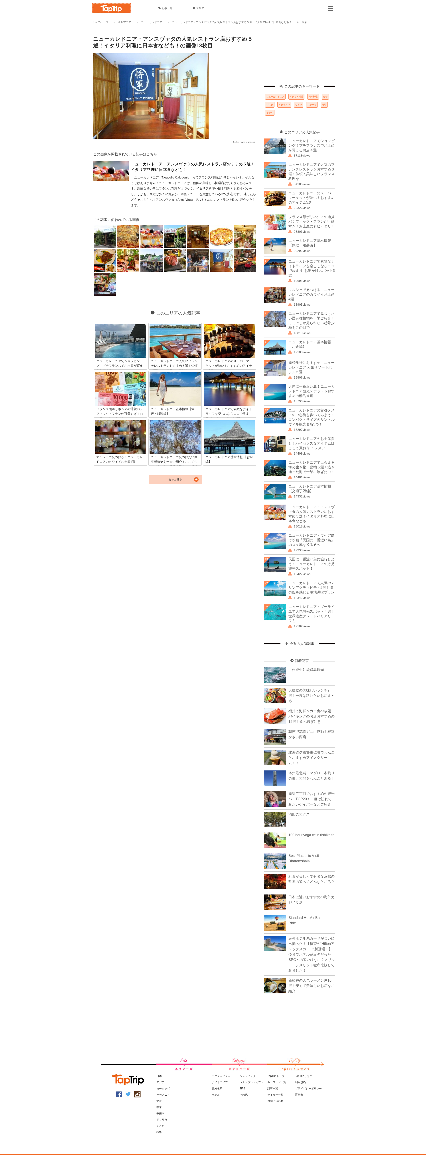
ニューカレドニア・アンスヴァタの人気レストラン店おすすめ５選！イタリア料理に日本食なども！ (232, 22)
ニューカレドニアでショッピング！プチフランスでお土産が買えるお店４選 (311, 145)
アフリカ (161, 1119)
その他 (244, 1094)
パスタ (269, 104)
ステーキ (312, 104)
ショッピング (248, 1076)
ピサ (325, 96)
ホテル (269, 112)
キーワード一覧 (276, 1082)
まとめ (160, 1125)
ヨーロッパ (163, 1088)
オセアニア (124, 22)
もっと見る (175, 479)
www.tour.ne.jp (248, 142)
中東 (159, 1107)
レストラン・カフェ (252, 1082)
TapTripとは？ (303, 1076)
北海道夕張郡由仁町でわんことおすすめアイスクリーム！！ (311, 757)
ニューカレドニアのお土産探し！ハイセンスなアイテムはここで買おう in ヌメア (311, 443)
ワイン (298, 104)
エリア (200, 8)
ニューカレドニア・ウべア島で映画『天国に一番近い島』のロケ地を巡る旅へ (311, 540)
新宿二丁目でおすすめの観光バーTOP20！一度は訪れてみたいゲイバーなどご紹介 (311, 799)
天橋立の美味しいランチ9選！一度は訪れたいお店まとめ (311, 695)
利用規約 (300, 1082)
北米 (159, 1101)
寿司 (324, 104)
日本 (159, 1076)
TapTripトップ (275, 1076)
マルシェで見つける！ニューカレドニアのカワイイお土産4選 (311, 294)
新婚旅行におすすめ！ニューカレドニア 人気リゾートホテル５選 (311, 367)
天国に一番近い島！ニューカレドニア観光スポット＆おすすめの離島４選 (311, 391)
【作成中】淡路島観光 (306, 670)
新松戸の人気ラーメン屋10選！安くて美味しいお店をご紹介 (311, 986)
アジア (160, 1082)
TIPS (242, 1088)
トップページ (100, 22)
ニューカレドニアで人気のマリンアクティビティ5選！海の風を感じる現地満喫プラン (311, 587)
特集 (159, 1132)
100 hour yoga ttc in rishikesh (311, 835)
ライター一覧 (275, 1094)
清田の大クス (299, 814)
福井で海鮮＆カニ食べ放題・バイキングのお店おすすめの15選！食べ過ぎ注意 (311, 716)
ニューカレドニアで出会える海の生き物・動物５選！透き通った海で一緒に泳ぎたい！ (311, 467)
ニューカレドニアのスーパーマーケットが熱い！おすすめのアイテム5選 (311, 197)
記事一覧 (167, 8)
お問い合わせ (275, 1101)
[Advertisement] (299, 56)
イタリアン (284, 104)
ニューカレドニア (151, 22)
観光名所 (217, 1088)
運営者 (299, 1094)
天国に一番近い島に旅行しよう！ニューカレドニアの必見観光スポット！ (311, 563)
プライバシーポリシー (308, 1088)
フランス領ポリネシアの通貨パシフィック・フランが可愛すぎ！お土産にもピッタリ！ (311, 221)
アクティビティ (221, 1076)
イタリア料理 (296, 96)
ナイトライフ (220, 1082)
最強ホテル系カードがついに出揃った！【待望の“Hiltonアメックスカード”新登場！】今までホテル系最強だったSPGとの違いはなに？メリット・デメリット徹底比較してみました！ (311, 954)
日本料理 (313, 96)
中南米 (160, 1113)
